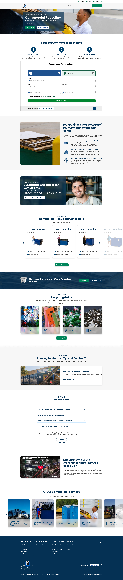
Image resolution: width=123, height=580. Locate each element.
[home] (23, 6)
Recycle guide (61, 338)
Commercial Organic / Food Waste (34, 197)
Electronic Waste (40, 547)
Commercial (32, 14)
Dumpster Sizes (55, 551)
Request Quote (94, 565)
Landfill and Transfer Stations (56, 554)
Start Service (97, 6)
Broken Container (24, 549)
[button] (72, 6)
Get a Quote (84, 280)
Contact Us (22, 556)
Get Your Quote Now (61, 265)
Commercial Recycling (57, 549)
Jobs (89, 6)
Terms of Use (45, 96)
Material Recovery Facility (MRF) (87, 469)
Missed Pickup (23, 551)
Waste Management (56, 544)
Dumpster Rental (39, 544)
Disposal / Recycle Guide (72, 547)
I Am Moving (23, 553)
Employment (70, 544)
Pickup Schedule (24, 547)
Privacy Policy (54, 96)
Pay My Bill (22, 544)
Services (27, 14)
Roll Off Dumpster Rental (57, 547)
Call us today (61, 439)
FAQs (68, 549)
